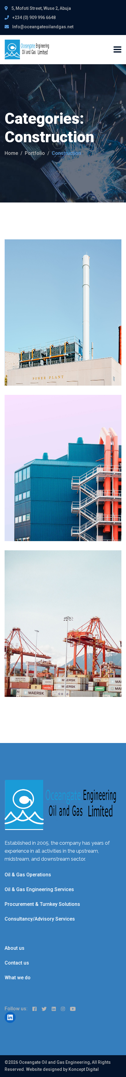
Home (11, 153)
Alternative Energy (51, 291)
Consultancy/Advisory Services (40, 919)
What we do (18, 978)
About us (14, 948)
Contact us (17, 963)
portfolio (35, 153)
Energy (48, 281)
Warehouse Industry (55, 446)
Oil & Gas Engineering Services (39, 889)
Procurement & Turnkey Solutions (42, 904)
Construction (26, 281)
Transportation (56, 436)
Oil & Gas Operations (28, 875)
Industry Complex (50, 602)
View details (28, 367)
